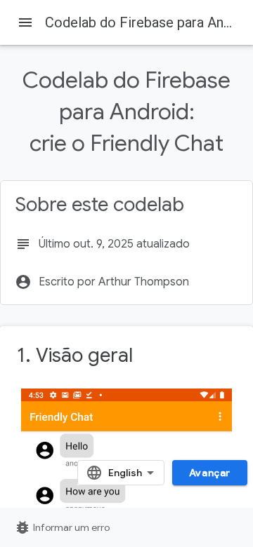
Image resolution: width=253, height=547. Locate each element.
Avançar (210, 472)
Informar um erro (62, 527)
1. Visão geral (75, 355)
